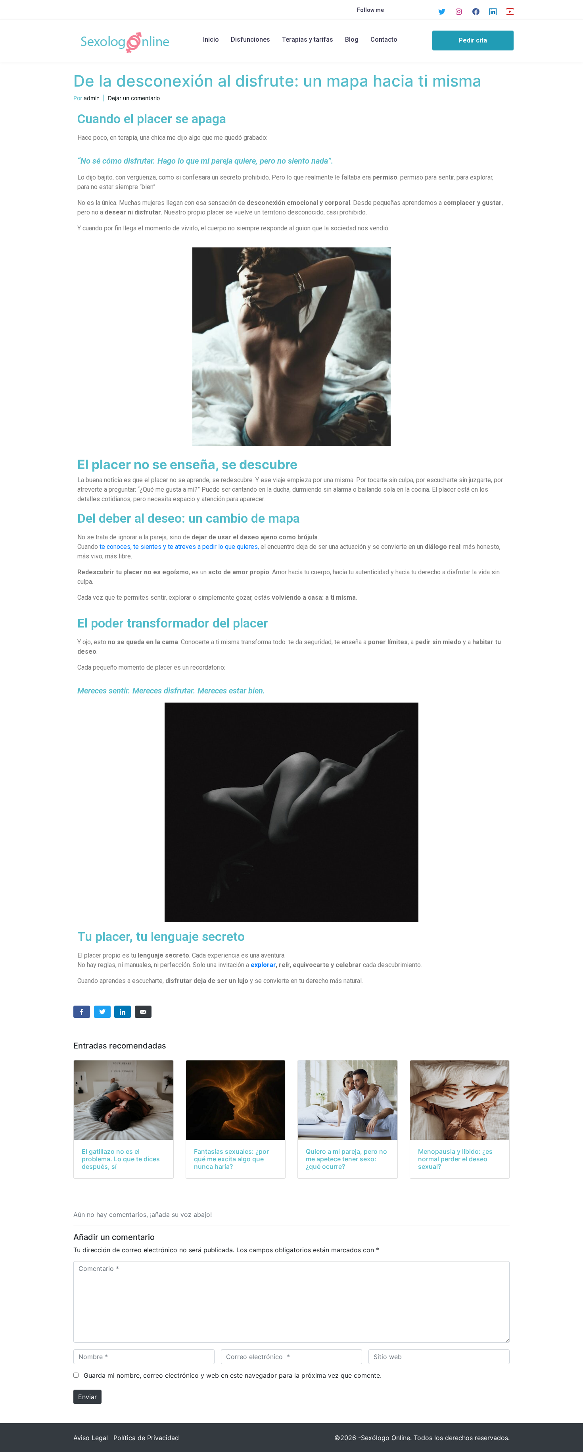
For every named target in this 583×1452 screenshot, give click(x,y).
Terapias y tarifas (307, 39)
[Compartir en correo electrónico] (143, 1012)
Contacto (383, 39)
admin (92, 98)
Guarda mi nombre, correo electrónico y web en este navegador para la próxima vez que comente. (233, 1375)
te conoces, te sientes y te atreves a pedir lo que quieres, (179, 546)
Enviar (87, 1397)
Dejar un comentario (134, 98)
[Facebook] (475, 11)
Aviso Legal (90, 1438)
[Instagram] (458, 11)
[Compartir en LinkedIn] (122, 1012)
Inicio (211, 39)
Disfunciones (250, 39)
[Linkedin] (493, 11)
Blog (352, 39)
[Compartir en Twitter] (102, 1012)
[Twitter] (441, 11)
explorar (263, 965)
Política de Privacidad (146, 1438)
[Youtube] (510, 11)
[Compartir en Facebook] (81, 1012)
